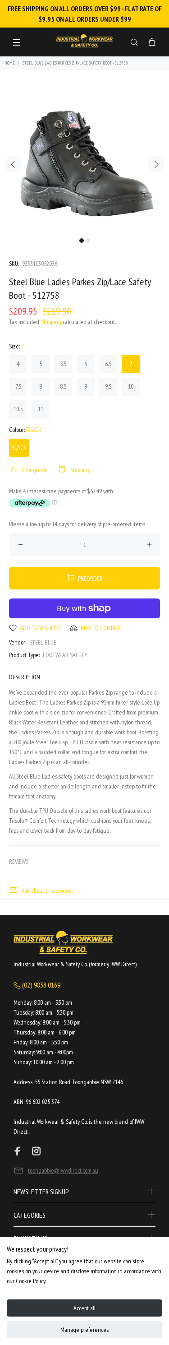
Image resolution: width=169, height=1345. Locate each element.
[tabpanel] (84, 159)
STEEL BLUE (42, 642)
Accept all (84, 1308)
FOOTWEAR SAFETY (65, 655)
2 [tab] (88, 240)
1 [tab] (81, 240)
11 (40, 409)
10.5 (18, 409)
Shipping (51, 322)
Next (155, 164)
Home (10, 63)
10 (130, 386)
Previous (13, 164)
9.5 (108, 386)
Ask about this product (47, 890)
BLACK (19, 447)
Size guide (34, 470)
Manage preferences (84, 1330)
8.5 (63, 386)
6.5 (108, 364)
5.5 (63, 364)
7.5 (18, 386)
